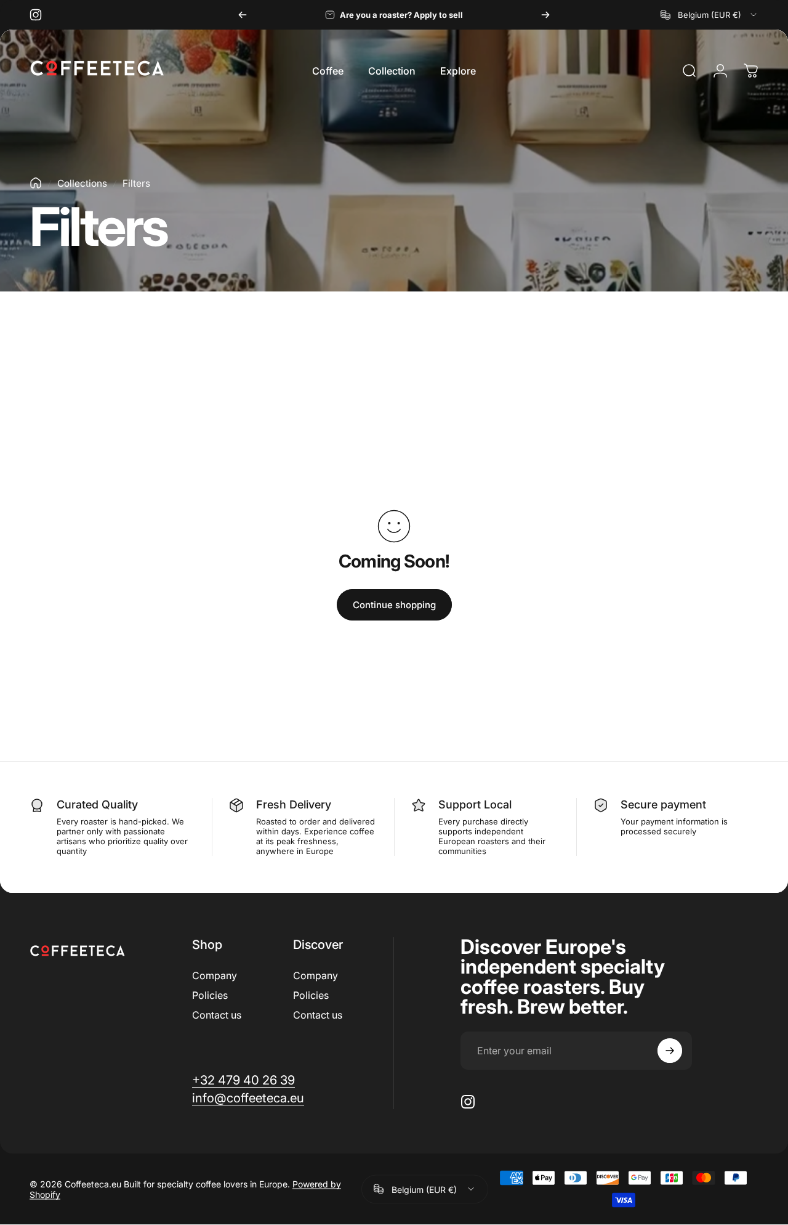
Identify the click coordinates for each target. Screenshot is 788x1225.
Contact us (216, 1015)
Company (214, 975)
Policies (210, 995)
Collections (82, 183)
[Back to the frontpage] (36, 183)
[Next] (545, 15)
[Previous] (242, 15)
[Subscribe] (669, 1050)
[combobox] (709, 15)
